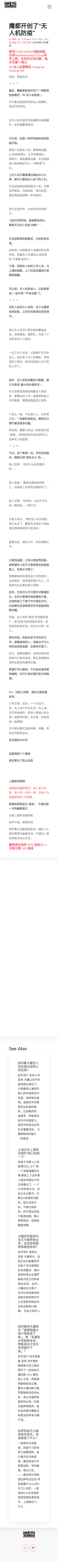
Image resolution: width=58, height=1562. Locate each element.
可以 (19, 42)
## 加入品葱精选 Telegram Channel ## (27, 68)
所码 (29, 42)
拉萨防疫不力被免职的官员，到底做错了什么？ (28, 1434)
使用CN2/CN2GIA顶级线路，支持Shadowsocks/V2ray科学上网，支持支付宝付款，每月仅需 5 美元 (28, 57)
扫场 (24, 42)
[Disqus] (29, 913)
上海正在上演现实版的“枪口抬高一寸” (29, 1153)
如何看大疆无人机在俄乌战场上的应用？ (28, 1066)
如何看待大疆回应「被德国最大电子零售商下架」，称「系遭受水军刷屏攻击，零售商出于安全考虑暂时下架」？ (29, 1339)
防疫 (14, 42)
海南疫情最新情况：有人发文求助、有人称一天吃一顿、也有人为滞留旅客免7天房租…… (29, 792)
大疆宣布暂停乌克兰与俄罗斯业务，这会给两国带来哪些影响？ (28, 1241)
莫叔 (14, 39)
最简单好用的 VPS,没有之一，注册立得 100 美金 (29, 846)
